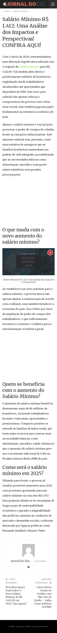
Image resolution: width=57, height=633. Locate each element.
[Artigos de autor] (28, 550)
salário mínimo (29, 66)
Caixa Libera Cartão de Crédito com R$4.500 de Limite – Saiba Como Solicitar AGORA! (42, 597)
